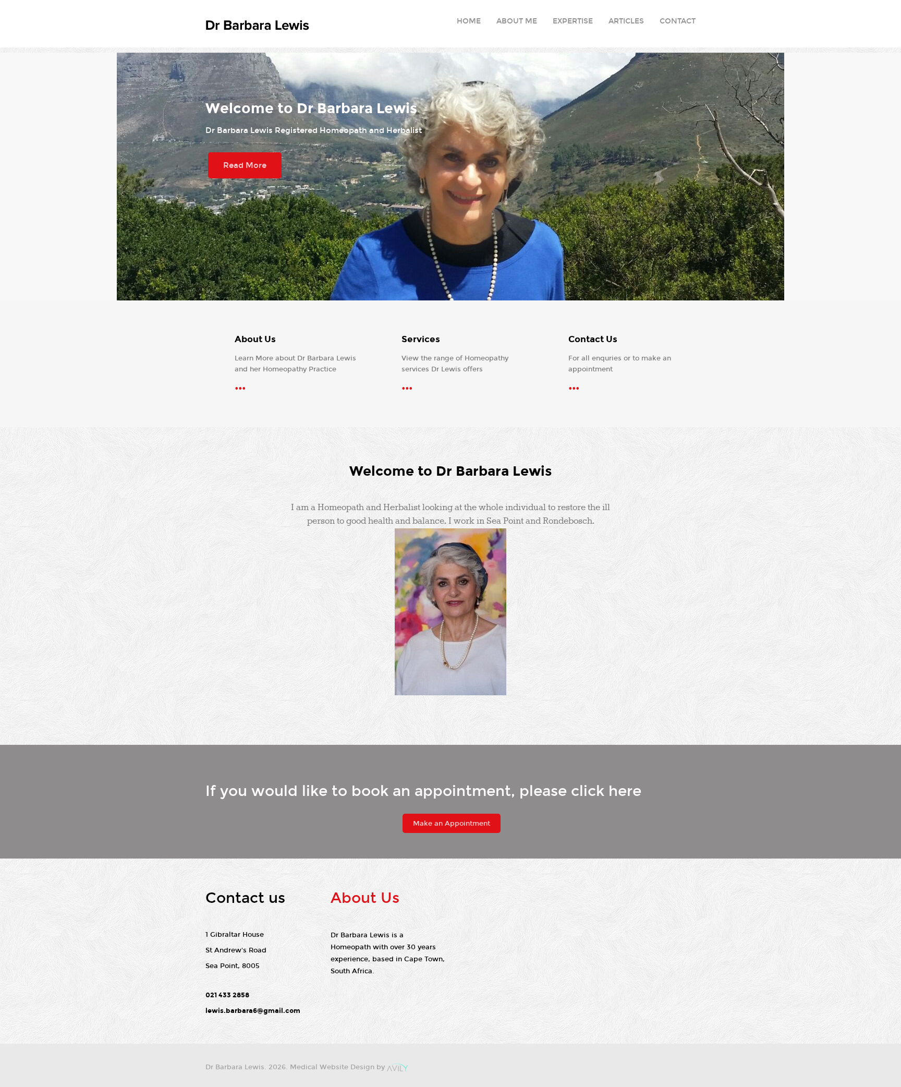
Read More (244, 165)
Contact (678, 21)
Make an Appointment (451, 823)
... (240, 385)
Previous (13, 177)
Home (469, 21)
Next (888, 177)
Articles (626, 21)
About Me (516, 21)
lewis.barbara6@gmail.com (252, 1011)
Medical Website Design (332, 1067)
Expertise (573, 21)
